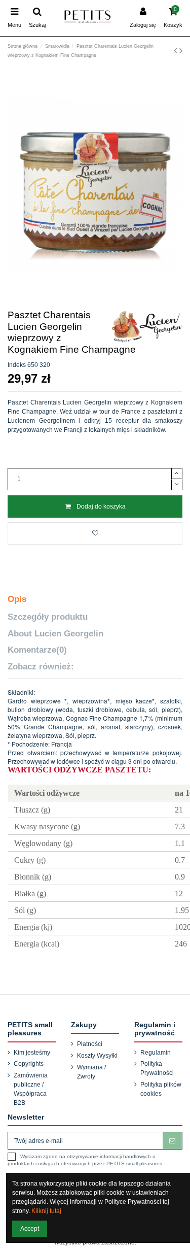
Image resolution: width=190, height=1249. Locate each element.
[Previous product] (176, 51)
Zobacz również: (41, 666)
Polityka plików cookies (160, 1089)
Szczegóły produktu (48, 617)
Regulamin (155, 1052)
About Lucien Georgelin (55, 633)
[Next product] (180, 51)
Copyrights (29, 1063)
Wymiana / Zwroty (91, 1072)
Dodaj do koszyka (101, 506)
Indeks (17, 364)
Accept (29, 1228)
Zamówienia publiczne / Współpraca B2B (31, 1089)
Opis (17, 599)
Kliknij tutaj (46, 1210)
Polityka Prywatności (157, 1068)
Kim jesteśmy (32, 1052)
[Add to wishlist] (95, 533)
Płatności (89, 1044)
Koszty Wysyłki (97, 1055)
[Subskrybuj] (172, 1140)
